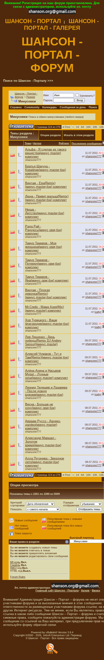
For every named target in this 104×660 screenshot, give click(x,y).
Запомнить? (87, 95)
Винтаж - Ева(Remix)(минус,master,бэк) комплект (46, 185)
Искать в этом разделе (79, 135)
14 (77, 127)
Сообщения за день (73, 107)
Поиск (93, 107)
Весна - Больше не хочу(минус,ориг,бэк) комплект (40, 407)
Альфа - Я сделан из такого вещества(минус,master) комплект (45, 153)
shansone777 (33, 159)
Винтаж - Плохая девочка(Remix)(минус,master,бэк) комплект (46, 293)
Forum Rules (17, 576)
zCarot (87, 635)
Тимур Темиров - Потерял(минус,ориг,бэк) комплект (43, 263)
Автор (37, 143)
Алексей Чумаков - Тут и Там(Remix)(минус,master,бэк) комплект (47, 357)
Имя (46, 95)
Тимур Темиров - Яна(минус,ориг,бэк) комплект (47, 278)
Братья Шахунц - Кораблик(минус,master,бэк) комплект (45, 169)
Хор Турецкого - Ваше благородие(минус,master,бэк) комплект (47, 323)
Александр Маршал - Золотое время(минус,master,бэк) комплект (43, 443)
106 (101, 127)
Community (31, 107)
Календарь (49, 107)
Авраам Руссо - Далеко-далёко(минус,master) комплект (43, 424)
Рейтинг (64, 143)
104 (88, 127)
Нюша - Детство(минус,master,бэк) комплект (44, 213)
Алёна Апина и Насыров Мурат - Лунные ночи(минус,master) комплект (46, 374)
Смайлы (15, 565)
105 (95, 127)
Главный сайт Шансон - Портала (57, 590)
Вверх (96, 590)
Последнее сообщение (87, 143)
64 (82, 127)
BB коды (15, 562)
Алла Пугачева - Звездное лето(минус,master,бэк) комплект (44, 462)
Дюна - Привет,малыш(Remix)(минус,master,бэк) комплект (46, 198)
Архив (85, 590)
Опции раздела (50, 135)
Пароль (47, 100)
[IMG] (13, 567)
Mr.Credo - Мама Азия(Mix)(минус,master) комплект (44, 308)
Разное (30, 96)
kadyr (98, 311)
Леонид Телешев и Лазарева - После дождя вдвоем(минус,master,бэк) (46, 391)
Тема (28, 143)
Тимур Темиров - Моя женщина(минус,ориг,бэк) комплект (43, 246)
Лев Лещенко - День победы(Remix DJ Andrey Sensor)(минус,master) (43, 340)
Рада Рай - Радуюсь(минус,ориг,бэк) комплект (43, 230)
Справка (16, 107)
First (66, 127)
